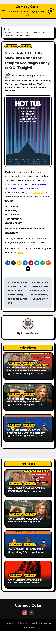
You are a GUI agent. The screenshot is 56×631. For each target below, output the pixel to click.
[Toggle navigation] (4, 11)
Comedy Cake (27, 6)
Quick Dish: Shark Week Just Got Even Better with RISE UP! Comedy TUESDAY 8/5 (38, 290)
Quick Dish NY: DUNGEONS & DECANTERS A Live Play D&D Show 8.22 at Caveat (24, 582)
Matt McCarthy (25, 87)
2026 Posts (14, 363)
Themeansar (27, 627)
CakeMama (20, 75)
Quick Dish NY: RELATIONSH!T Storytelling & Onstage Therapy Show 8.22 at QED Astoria (26, 432)
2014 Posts (11, 46)
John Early (46, 80)
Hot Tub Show (31, 80)
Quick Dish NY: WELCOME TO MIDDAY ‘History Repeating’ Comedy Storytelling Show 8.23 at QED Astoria (26, 523)
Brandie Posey (16, 80)
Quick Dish (26, 46)
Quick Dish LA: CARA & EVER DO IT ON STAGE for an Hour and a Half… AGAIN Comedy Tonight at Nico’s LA (27, 493)
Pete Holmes (41, 87)
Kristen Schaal (28, 84)
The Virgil (10, 91)
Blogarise (43, 623)
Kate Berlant (12, 84)
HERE (21, 252)
